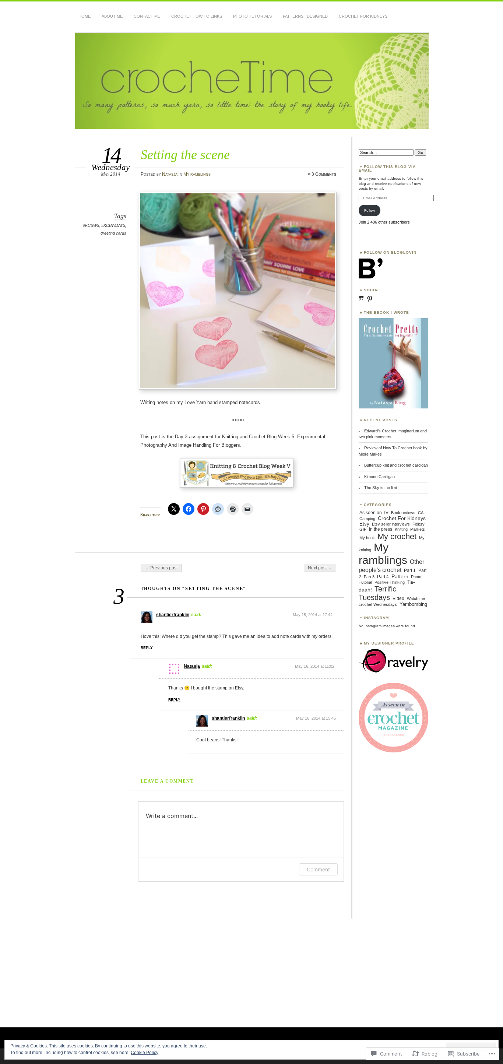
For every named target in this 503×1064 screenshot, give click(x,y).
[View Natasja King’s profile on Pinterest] (370, 299)
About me (112, 16)
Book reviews (403, 512)
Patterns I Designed (305, 16)
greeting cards (113, 233)
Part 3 (369, 577)
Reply (147, 648)
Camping (367, 518)
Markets (417, 529)
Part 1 (410, 570)
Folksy (418, 524)
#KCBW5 (91, 225)
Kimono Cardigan (379, 476)
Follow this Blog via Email (387, 168)
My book (367, 537)
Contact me (147, 16)
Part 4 (383, 577)
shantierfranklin (172, 614)
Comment (318, 869)
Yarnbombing (413, 604)
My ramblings (197, 174)
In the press (380, 529)
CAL (422, 512)
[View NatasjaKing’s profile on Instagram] (362, 299)
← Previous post (161, 567)
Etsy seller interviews (391, 524)
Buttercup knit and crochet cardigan (396, 465)
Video (398, 598)
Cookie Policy (144, 1052)
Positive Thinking (389, 582)
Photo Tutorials (252, 16)
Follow (369, 210)
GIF (362, 529)
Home (84, 16)
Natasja (169, 174)
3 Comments (324, 174)
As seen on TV (373, 512)
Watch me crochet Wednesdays (392, 601)
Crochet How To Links (196, 16)
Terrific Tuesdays (377, 593)
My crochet (396, 536)
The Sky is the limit (381, 487)
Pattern (399, 576)
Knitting (401, 529)
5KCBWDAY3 (113, 225)
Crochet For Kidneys (363, 16)
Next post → (320, 567)
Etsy (364, 524)
